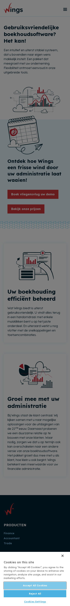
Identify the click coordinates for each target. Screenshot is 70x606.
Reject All (35, 593)
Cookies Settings (35, 601)
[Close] (62, 556)
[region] (35, 579)
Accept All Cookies (35, 585)
